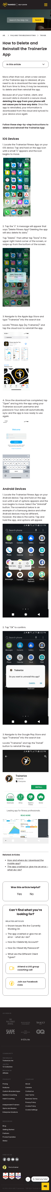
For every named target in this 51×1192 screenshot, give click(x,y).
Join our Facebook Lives (27, 983)
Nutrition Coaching (10, 1095)
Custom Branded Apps (11, 1091)
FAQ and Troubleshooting (23, 35)
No (32, 894)
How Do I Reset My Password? (23, 947)
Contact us (29, 1091)
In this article (14, 64)
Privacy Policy (30, 1102)
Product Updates (9, 1137)
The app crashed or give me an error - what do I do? (24, 935)
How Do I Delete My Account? (23, 941)
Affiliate (5, 1073)
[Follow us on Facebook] (4, 1159)
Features (6, 1087)
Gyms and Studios (9, 1108)
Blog (4, 1126)
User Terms (29, 1095)
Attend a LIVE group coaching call (28, 968)
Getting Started (8, 1129)
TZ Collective (7, 1067)
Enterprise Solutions (10, 1112)
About (27, 1084)
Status (5, 1141)
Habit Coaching (9, 1099)
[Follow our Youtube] (13, 1159)
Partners (6, 1133)
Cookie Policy (30, 1106)
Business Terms (31, 1099)
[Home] (15, 4)
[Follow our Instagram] (9, 1159)
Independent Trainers (11, 1105)
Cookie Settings (31, 1110)
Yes (19, 894)
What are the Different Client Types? (23, 955)
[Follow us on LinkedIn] (17, 1159)
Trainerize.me (8, 1060)
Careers (28, 1087)
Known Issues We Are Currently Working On (24, 927)
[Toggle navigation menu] (45, 4)
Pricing (5, 1084)
